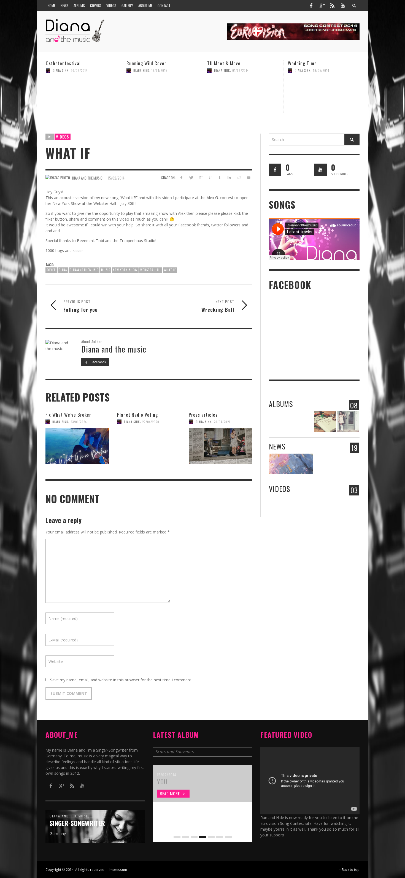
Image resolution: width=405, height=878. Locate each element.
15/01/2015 (79, 70)
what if (170, 270)
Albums (281, 404)
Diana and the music (87, 177)
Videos (62, 137)
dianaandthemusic (84, 270)
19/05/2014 (240, 70)
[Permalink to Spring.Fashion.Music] (291, 464)
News (277, 446)
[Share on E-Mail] (248, 177)
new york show (125, 270)
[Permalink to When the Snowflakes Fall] (348, 421)
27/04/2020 (321, 70)
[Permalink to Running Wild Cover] (82, 95)
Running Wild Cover (66, 63)
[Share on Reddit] (238, 177)
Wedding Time (221, 63)
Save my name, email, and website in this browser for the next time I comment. (121, 679)
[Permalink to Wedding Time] (243, 95)
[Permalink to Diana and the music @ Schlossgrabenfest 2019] (348, 464)
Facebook (98, 362)
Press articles (203, 414)
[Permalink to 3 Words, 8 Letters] (325, 421)
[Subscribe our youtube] (320, 170)
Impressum (118, 869)
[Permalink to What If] (348, 506)
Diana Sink (61, 70)
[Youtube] (342, 5)
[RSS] (332, 5)
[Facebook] (311, 5)
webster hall (150, 270)
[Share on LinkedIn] (229, 177)
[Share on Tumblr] (219, 177)
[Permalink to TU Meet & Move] (162, 95)
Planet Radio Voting (308, 63)
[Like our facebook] (275, 170)
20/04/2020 (222, 421)
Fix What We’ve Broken (68, 414)
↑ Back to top (349, 869)
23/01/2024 (79, 421)
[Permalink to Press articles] (220, 446)
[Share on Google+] (200, 177)
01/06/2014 (160, 70)
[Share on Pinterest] (210, 177)
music (105, 270)
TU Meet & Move (143, 63)
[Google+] (322, 5)
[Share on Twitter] (191, 177)
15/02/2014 (116, 177)
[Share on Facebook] (181, 177)
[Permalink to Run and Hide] (325, 506)
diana (63, 270)
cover (51, 270)
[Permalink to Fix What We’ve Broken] (77, 446)
